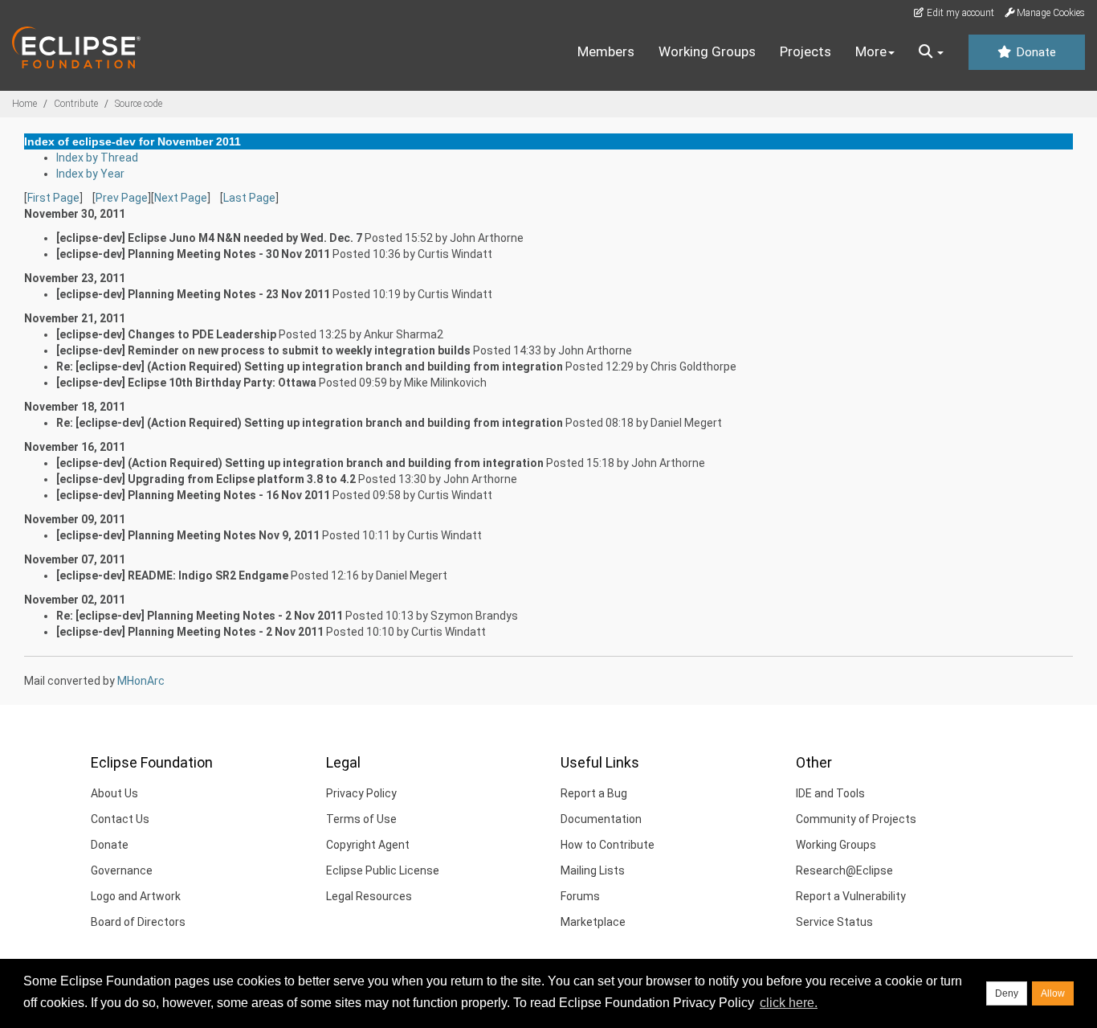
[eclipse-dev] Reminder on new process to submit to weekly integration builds (263, 350)
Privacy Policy (361, 793)
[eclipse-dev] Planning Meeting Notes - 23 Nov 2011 (193, 294)
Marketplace (593, 921)
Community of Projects (856, 819)
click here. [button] (789, 1003)
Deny (1006, 993)
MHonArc (141, 680)
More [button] (871, 51)
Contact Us (120, 819)
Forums (580, 896)
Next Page (180, 197)
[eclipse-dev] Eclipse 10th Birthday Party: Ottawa (186, 382)
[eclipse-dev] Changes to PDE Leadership (166, 334)
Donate (1034, 52)
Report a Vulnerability (851, 896)
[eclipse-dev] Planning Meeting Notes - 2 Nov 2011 (190, 631)
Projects (805, 51)
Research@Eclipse (844, 870)
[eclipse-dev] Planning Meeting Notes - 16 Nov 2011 (193, 495)
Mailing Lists (593, 870)
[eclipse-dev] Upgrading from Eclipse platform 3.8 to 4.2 (206, 479)
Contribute (76, 103)
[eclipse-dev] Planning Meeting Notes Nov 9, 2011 (188, 535)
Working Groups (707, 51)
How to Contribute (608, 844)
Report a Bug (594, 793)
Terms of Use (361, 819)
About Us (114, 793)
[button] (931, 52)
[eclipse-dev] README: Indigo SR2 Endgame (172, 575)
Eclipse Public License (382, 870)
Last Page (249, 197)
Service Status (834, 921)
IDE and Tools (830, 793)
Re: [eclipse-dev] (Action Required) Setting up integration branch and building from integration (309, 366)
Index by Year (90, 173)
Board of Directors (138, 921)
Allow (1053, 993)
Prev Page (122, 197)
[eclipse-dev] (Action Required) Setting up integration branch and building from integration (300, 463)
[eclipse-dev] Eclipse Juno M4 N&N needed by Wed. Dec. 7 (209, 237)
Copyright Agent (368, 844)
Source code (138, 103)
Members (605, 51)
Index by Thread (97, 157)
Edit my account (959, 12)
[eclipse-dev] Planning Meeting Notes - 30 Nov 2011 (193, 254)
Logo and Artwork (136, 896)
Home (24, 103)
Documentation (601, 819)
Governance (122, 870)
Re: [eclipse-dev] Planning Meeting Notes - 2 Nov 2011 (199, 615)
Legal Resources (369, 896)
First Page (53, 197)
